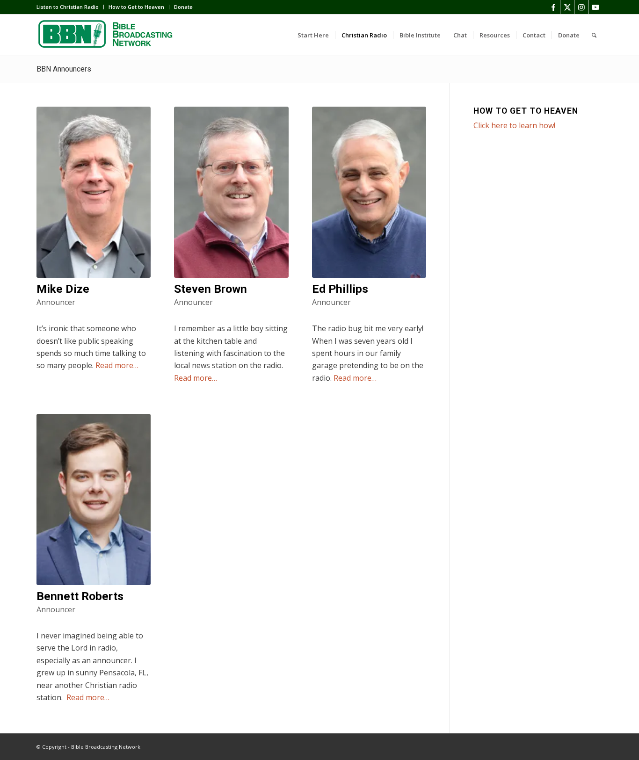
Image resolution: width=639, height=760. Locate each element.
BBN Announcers (63, 69)
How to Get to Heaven (136, 6)
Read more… (116, 365)
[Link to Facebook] (553, 7)
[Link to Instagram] (581, 7)
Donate (183, 6)
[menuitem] (70, 7)
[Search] (594, 35)
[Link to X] (567, 7)
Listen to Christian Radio (67, 6)
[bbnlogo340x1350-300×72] (106, 35)
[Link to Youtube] (595, 7)
